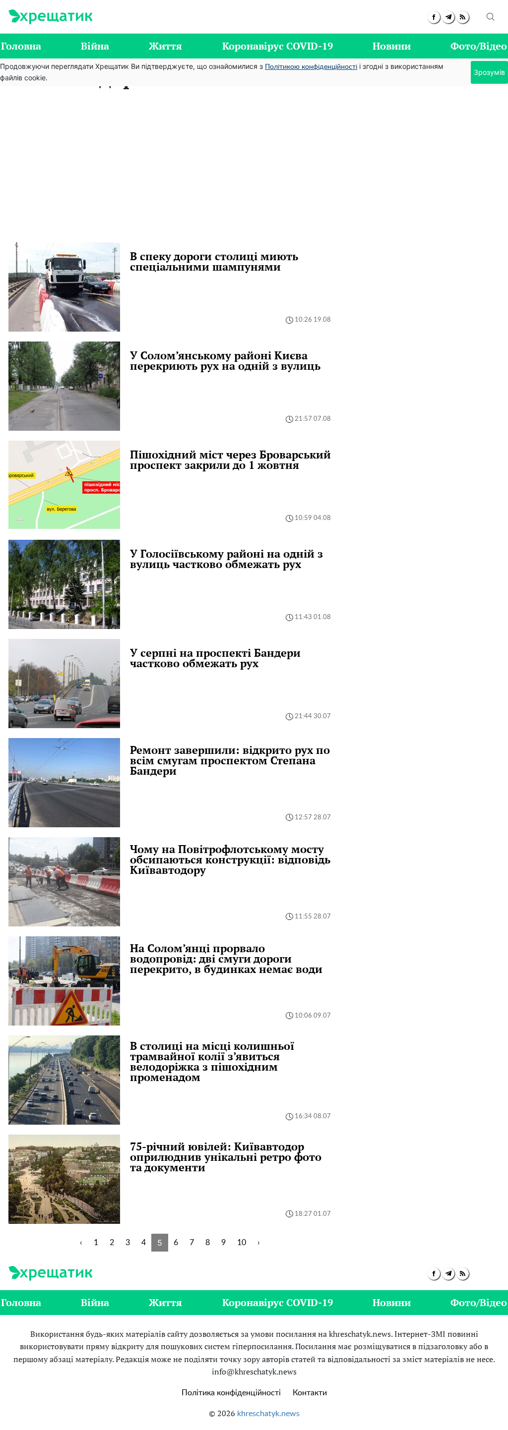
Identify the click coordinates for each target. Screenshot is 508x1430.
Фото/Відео (478, 46)
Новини (392, 46)
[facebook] (434, 17)
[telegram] (448, 17)
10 (241, 1243)
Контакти (310, 1393)
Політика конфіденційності (231, 1393)
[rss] (462, 17)
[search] (491, 17)
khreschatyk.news (268, 1414)
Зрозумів (489, 72)
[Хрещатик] (50, 17)
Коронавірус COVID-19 (277, 46)
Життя (165, 46)
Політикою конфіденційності (311, 66)
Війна (95, 46)
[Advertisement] (254, 168)
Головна (21, 46)
